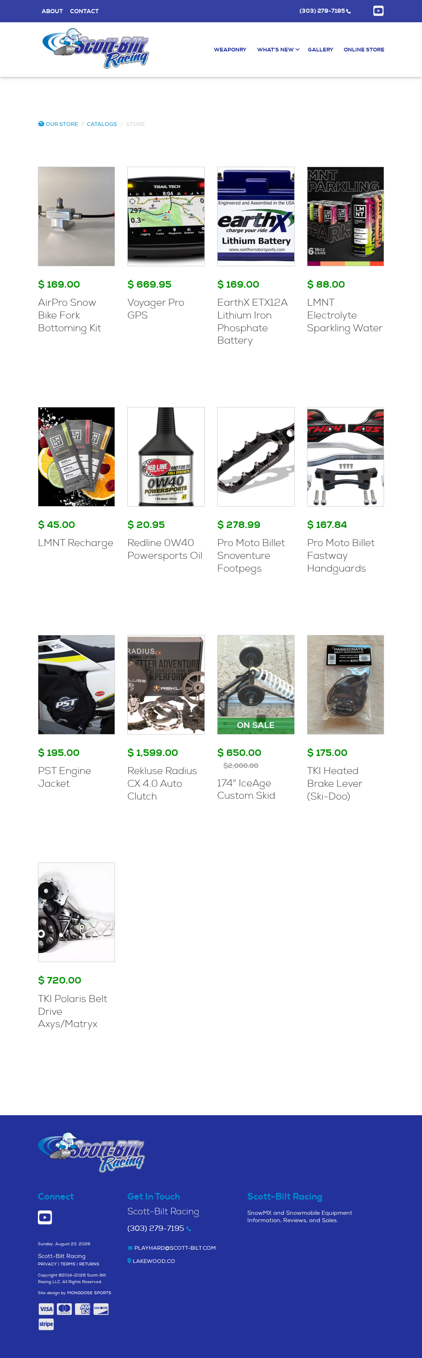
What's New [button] (276, 49)
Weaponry (230, 49)
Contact (84, 11)
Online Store (364, 49)
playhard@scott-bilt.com (174, 1248)
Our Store (61, 124)
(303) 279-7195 (323, 10)
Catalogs (102, 124)
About (52, 11)
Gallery (320, 49)
